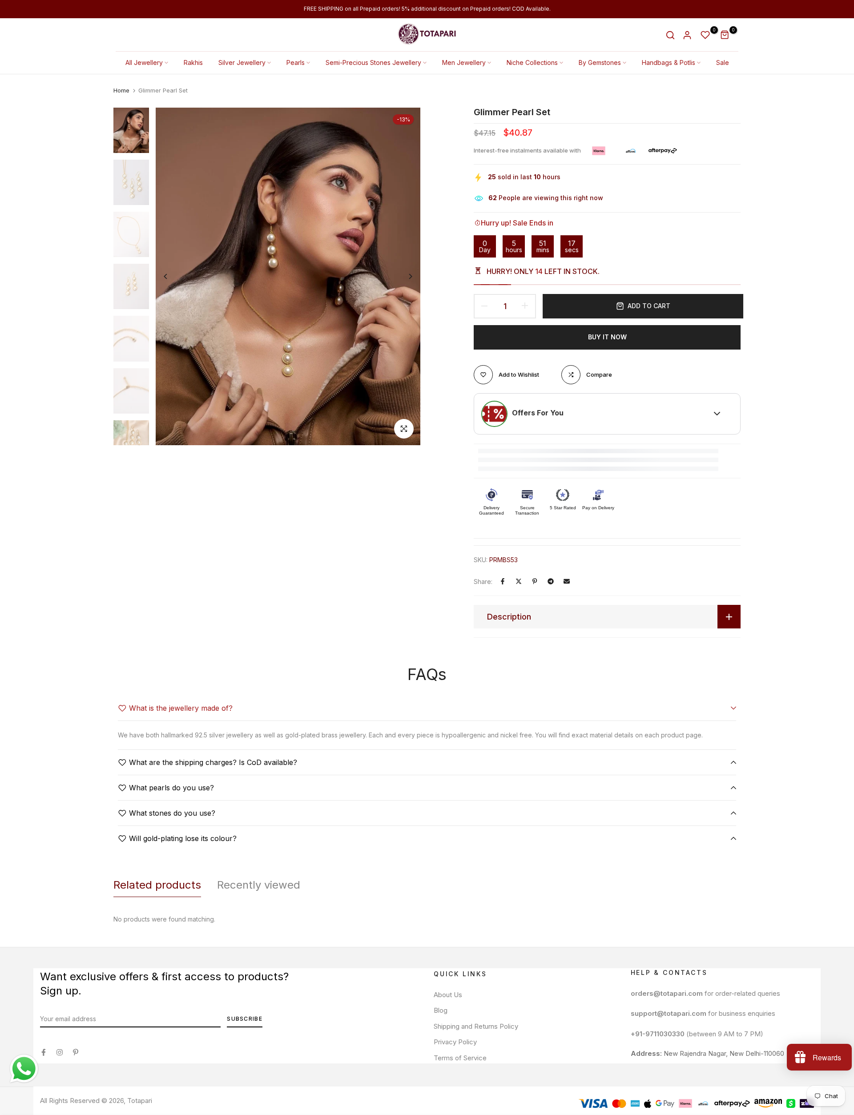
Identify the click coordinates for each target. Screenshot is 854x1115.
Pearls (295, 62)
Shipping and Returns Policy (476, 1026)
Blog (440, 1010)
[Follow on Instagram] (59, 1052)
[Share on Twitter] (518, 581)
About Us (448, 994)
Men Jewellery (464, 62)
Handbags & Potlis (668, 62)
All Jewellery (144, 62)
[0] (705, 35)
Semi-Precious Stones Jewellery (373, 62)
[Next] (404, 276)
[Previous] (172, 276)
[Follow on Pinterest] (75, 1052)
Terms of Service (460, 1058)
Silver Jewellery (242, 62)
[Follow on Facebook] (43, 1052)
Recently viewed (258, 884)
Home (121, 90)
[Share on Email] (566, 581)
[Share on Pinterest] (534, 581)
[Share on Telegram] (550, 581)
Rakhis (193, 62)
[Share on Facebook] (502, 581)
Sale (722, 62)
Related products (157, 884)
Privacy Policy (455, 1042)
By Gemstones (600, 62)
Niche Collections (532, 62)
